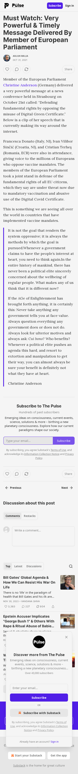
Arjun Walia (20, 56)
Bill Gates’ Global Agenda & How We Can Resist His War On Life (29, 582)
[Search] (71, 566)
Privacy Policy (46, 730)
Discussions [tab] (33, 566)
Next (64, 488)
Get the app (59, 755)
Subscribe (55, 5)
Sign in (69, 5)
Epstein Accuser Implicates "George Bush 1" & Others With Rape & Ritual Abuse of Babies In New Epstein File (28, 621)
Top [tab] (8, 566)
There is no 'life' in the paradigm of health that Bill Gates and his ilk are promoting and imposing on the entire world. (27, 594)
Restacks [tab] (29, 516)
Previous (15, 488)
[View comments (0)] (17, 69)
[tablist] (20, 516)
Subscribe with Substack (41, 713)
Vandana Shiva (30, 601)
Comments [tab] (13, 516)
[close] (66, 637)
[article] (39, 592)
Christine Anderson (20, 85)
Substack (19, 765)
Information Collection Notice (41, 454)
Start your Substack (28, 755)
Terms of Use (58, 450)
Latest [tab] (18, 566)
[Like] (7, 69)
